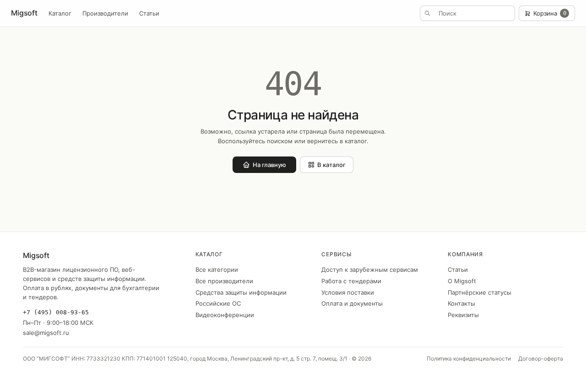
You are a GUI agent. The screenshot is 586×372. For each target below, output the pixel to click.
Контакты (461, 303)
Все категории (216, 269)
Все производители (224, 281)
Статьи (149, 13)
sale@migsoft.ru (46, 332)
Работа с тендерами (351, 281)
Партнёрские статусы (479, 292)
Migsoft (24, 12)
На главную (269, 164)
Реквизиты (463, 314)
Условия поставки (347, 292)
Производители (105, 13)
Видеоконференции (224, 314)
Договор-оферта (540, 358)
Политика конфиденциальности (469, 358)
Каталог (60, 13)
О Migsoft (462, 281)
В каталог (331, 164)
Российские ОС (218, 303)
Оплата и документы (352, 303)
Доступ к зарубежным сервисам (369, 269)
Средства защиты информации (241, 292)
